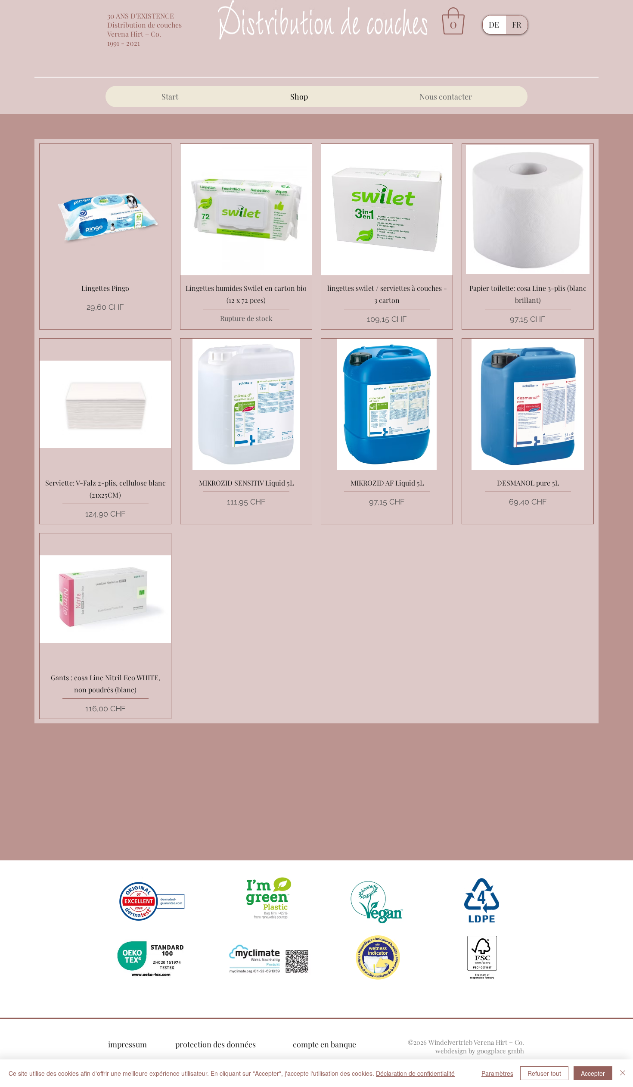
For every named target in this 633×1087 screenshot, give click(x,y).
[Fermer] (622, 1073)
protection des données (215, 1044)
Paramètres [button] (497, 1073)
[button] (453, 20)
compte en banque (324, 1044)
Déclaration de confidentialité (415, 1073)
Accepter (593, 1073)
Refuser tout (544, 1073)
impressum (127, 1044)
